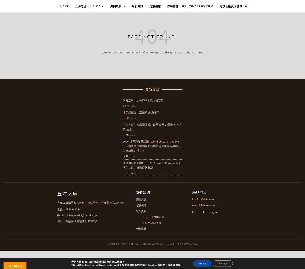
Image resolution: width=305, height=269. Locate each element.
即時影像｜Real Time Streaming (190, 6)
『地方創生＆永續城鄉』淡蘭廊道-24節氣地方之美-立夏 (152, 127)
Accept (202, 263)
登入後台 (141, 211)
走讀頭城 (155, 6)
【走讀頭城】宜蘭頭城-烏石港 (141, 112)
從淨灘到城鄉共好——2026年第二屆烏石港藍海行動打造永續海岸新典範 (152, 165)
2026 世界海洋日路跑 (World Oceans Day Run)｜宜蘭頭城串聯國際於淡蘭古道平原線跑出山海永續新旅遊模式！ (152, 146)
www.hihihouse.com (204, 205)
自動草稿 (141, 228)
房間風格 (116, 6)
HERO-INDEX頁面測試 (150, 217)
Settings (223, 263)
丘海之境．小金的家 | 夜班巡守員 (143, 100)
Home (64, 6)
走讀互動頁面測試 (231, 6)
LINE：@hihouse (203, 199)
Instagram (213, 212)
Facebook (198, 212)
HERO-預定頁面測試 (148, 222)
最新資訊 (137, 6)
